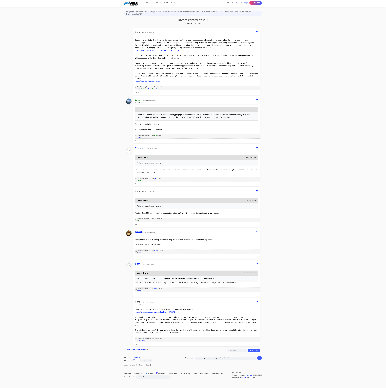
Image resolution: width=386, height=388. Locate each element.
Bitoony (249, 375)
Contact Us (138, 373)
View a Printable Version (135, 357)
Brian (139, 253)
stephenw (148, 89)
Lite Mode (127, 373)
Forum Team (173, 373)
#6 (257, 263)
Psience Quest (141, 12)
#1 (257, 32)
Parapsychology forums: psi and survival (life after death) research (174, 12)
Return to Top (185, 373)
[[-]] (136, 87)
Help (166, 3)
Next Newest (141, 350)
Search (158, 3)
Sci (139, 89)
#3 (257, 148)
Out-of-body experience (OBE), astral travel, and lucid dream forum (227, 12)
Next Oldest (131, 350)
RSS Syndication (217, 373)
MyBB (243, 377)
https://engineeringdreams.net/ (147, 81)
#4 (257, 191)
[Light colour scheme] (228, 3)
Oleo (139, 340)
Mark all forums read (201, 373)
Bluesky (150, 373)
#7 (257, 301)
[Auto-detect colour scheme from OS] (237, 3)
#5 (257, 231)
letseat (156, 251)
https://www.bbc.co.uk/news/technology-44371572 (155, 312)
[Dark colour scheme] (232, 3)
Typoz (157, 89)
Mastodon (161, 373)
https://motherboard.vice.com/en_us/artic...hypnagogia (157, 50)
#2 (257, 99)
